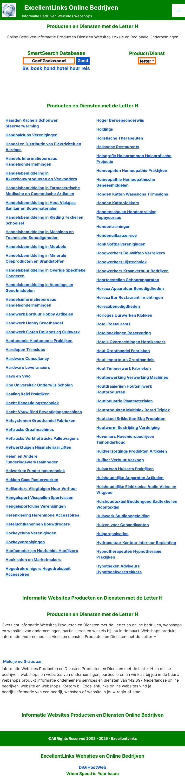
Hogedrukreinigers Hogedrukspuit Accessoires (38, 571)
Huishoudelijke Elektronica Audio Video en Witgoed (136, 489)
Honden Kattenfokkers (117, 202)
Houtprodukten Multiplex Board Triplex (133, 409)
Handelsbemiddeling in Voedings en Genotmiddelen (39, 287)
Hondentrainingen (113, 226)
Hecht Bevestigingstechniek (32, 402)
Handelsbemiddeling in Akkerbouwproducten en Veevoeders (41, 176)
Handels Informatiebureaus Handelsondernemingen (31, 161)
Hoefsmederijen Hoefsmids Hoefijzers (42, 550)
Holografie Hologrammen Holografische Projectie (134, 158)
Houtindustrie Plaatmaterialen (124, 400)
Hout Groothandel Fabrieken (123, 350)
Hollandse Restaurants (117, 146)
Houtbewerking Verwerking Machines (132, 377)
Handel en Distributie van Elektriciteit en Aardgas (43, 146)
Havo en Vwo (18, 376)
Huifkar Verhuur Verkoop (120, 459)
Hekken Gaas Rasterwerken (32, 479)
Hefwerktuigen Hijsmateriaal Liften (38, 447)
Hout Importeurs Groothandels (125, 359)
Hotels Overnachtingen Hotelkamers (130, 341)
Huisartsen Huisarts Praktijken (125, 468)
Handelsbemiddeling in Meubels (36, 246)
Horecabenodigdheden (118, 306)
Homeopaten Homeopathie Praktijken (131, 170)
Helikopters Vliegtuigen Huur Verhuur (41, 488)
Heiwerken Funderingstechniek (35, 470)
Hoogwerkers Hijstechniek (121, 261)
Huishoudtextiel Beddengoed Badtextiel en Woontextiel (136, 504)
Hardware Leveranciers (28, 367)
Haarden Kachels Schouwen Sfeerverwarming (32, 123)
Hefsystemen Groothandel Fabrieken (40, 420)
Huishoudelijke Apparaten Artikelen (130, 477)
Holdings (104, 129)
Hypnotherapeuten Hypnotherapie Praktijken (128, 554)
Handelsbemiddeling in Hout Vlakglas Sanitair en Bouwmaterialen (41, 205)
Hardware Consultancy (27, 358)
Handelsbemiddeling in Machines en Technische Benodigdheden (40, 234)
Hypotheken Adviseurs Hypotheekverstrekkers (119, 569)
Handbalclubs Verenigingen (32, 135)
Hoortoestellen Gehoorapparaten (127, 279)
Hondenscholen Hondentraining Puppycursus (126, 214)
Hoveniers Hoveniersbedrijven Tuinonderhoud (125, 439)
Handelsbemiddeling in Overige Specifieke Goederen (46, 273)
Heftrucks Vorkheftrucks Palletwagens (42, 438)
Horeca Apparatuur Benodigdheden (130, 288)
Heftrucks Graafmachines (30, 429)
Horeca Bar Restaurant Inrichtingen (129, 297)
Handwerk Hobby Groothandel (34, 323)
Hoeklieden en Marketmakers (33, 559)
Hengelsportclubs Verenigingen (36, 506)
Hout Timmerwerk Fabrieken (123, 368)
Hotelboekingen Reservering (123, 332)
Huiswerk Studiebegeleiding (123, 515)
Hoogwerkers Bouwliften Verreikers (130, 253)
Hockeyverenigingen (25, 541)
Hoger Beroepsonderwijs (120, 120)
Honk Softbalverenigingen (120, 244)
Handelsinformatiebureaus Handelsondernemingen (31, 302)
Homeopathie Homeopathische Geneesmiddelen (125, 182)
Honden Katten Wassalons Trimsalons (132, 194)
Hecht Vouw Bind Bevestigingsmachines (44, 411)
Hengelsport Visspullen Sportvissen (39, 497)
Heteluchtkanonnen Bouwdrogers (38, 524)
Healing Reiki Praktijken (28, 394)
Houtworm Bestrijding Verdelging (128, 427)
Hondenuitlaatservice (116, 235)
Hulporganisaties (112, 533)
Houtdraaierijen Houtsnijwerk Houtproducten (124, 389)
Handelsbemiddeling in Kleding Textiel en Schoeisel (44, 220)
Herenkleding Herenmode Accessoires (42, 515)
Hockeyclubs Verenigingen (31, 533)
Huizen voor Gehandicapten (122, 524)
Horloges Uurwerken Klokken (124, 315)
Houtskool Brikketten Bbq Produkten (130, 418)
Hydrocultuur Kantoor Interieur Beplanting (136, 542)
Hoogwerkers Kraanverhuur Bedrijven (132, 270)
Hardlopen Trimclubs (25, 349)
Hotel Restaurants (113, 324)
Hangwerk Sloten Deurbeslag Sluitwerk (43, 331)
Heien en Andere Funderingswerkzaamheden (32, 459)
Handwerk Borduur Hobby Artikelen (39, 314)
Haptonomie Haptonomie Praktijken (39, 340)
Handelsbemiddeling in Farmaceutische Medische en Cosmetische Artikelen (43, 190)
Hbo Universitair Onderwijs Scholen (39, 385)
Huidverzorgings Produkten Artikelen (131, 451)
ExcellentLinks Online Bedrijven (71, 7)
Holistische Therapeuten (119, 138)
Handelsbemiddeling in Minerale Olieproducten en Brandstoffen (36, 258)
